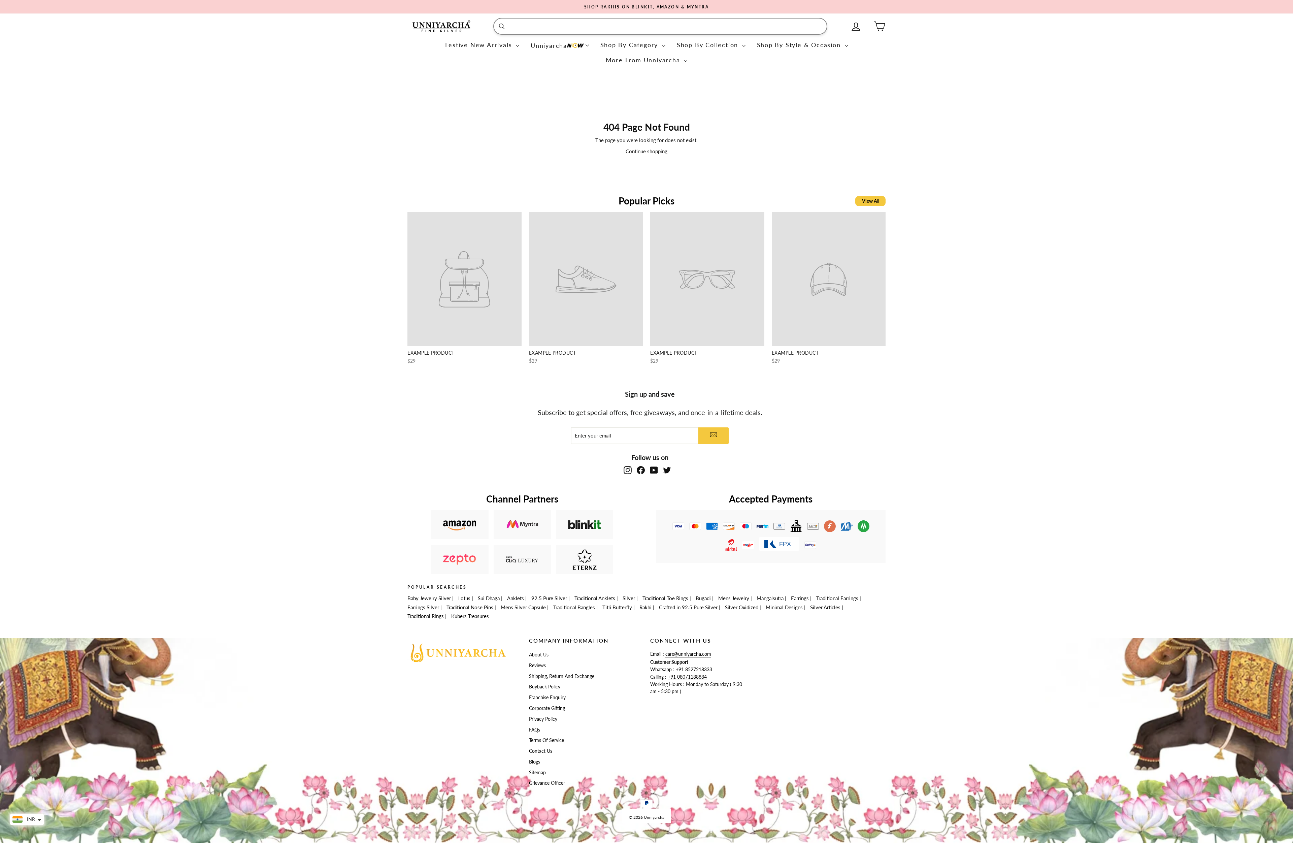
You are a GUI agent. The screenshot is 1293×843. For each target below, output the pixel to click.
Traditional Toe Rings (665, 598)
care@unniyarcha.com (688, 654)
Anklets (515, 598)
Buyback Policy (544, 686)
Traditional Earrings (837, 598)
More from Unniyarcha (644, 60)
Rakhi (645, 607)
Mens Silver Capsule (523, 607)
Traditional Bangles (574, 607)
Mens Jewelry (733, 598)
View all (870, 201)
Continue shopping (646, 151)
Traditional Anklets (594, 598)
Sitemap (537, 772)
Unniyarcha (549, 45)
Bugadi (703, 598)
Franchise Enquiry (547, 697)
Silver (629, 598)
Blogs (534, 762)
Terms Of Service (546, 740)
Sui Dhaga (489, 598)
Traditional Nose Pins (469, 607)
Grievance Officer (547, 783)
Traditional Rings (425, 616)
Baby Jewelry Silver (429, 598)
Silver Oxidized (741, 607)
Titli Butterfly (617, 607)
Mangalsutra (770, 598)
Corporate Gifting (547, 708)
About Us (539, 654)
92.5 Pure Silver (549, 598)
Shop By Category (630, 44)
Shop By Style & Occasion (800, 44)
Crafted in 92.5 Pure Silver (688, 607)
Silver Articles (825, 607)
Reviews (537, 665)
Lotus (464, 598)
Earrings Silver (423, 607)
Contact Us (540, 751)
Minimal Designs (784, 607)
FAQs (534, 730)
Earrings (800, 598)
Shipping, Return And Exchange (561, 676)
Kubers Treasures (470, 616)
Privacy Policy (543, 719)
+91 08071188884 (687, 677)
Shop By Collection (708, 44)
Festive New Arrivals (480, 44)
